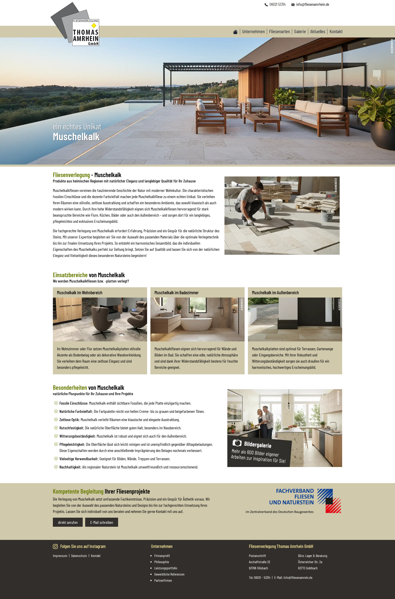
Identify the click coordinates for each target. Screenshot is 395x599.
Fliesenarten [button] (279, 31)
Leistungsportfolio (165, 568)
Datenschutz (79, 555)
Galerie (300, 31)
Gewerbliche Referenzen (169, 574)
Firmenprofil (162, 555)
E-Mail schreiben (101, 522)
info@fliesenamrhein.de (312, 4)
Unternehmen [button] (253, 31)
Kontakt (336, 31)
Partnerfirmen (163, 580)
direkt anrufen (68, 522)
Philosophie (161, 561)
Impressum (60, 555)
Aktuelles (317, 31)
